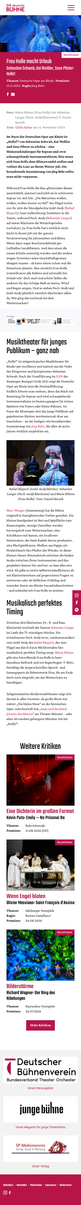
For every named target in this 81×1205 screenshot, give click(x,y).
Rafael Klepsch (44, 642)
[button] (7, 94)
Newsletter (22, 1185)
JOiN (59, 376)
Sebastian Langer (59, 218)
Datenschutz (66, 1185)
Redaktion (8, 1185)
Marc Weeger (15, 510)
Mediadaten (36, 1185)
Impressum (50, 1185)
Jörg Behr (37, 426)
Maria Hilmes (64, 652)
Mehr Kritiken (40, 1025)
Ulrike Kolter (24, 127)
